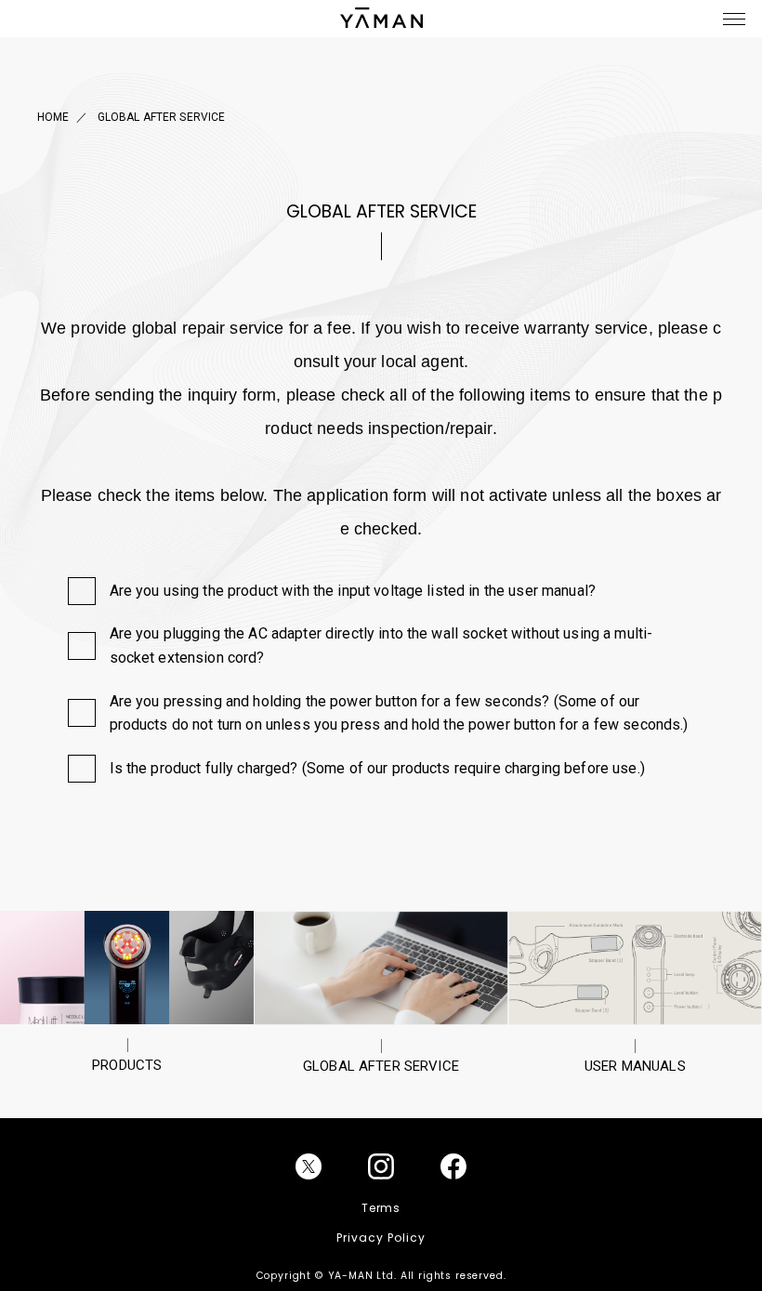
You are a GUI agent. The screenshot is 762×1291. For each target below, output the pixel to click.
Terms (381, 1208)
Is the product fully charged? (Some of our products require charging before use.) (377, 768)
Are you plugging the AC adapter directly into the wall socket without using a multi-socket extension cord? (381, 645)
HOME (53, 117)
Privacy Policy (380, 1237)
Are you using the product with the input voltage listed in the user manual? (353, 590)
